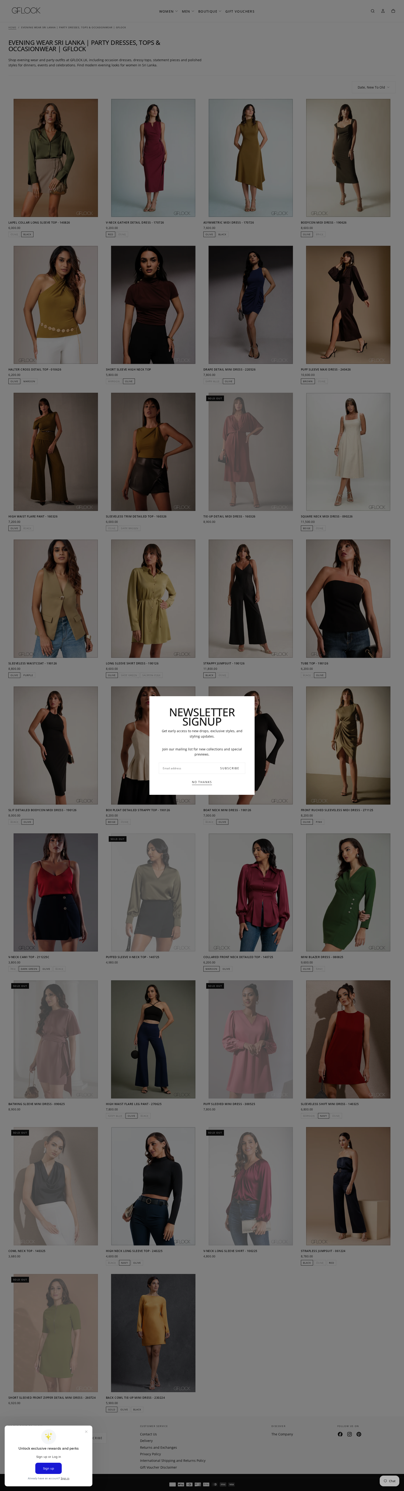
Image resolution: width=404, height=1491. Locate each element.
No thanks (202, 782)
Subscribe (229, 768)
